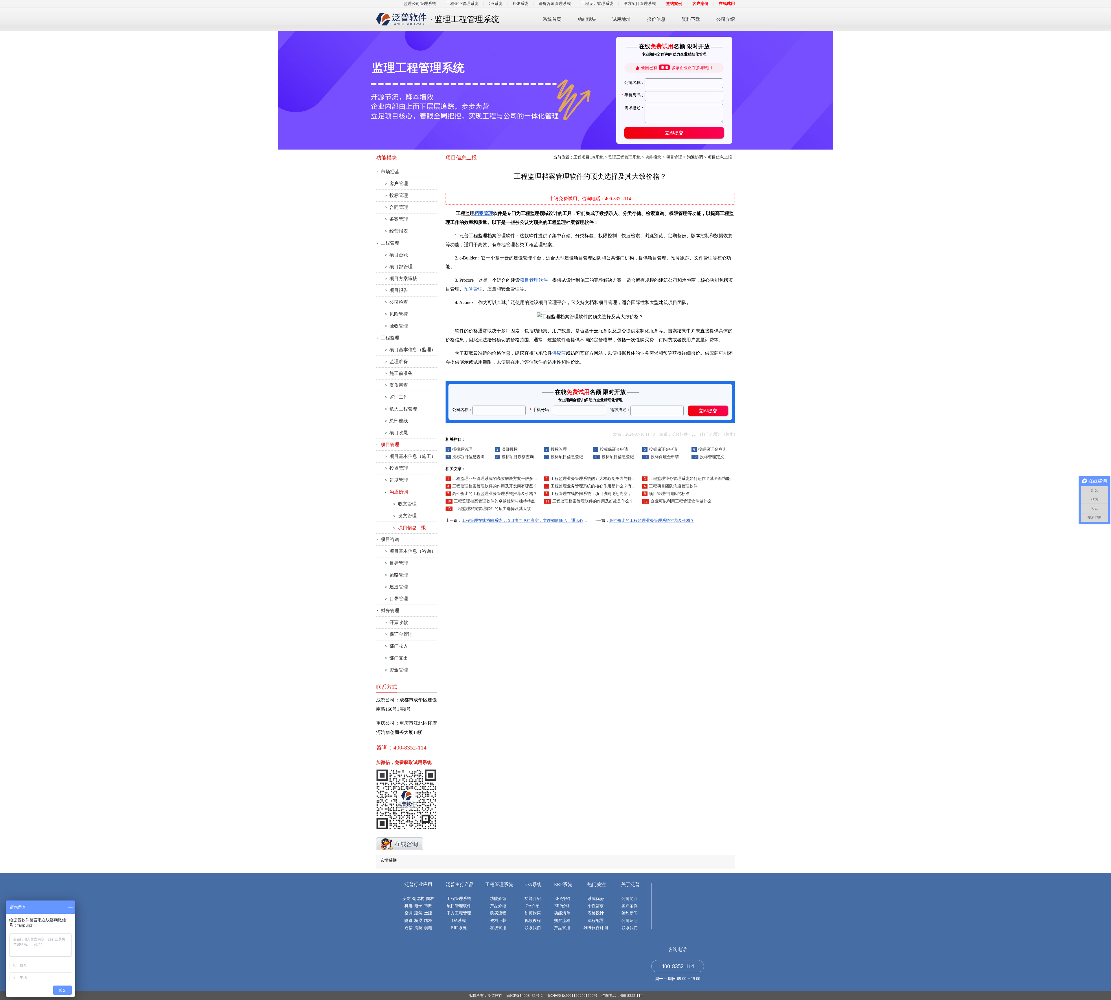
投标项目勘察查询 (517, 457)
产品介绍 (498, 906)
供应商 (559, 353)
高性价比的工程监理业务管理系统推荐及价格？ (494, 493)
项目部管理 (401, 266)
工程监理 (390, 337)
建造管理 (398, 586)
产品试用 (562, 928)
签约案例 (674, 3)
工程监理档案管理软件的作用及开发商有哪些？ (494, 486)
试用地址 (621, 19)
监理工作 (398, 397)
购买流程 (498, 913)
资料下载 (691, 19)
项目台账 (398, 254)
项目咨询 (390, 539)
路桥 (428, 920)
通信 (408, 928)
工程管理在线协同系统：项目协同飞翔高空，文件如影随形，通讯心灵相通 (617, 493)
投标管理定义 (712, 457)
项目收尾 (398, 432)
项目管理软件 (534, 280)
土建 (428, 913)
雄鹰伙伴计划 (596, 928)
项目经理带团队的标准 (669, 493)
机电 (408, 906)
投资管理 (398, 468)
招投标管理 (462, 449)
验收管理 (398, 325)
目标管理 (398, 563)
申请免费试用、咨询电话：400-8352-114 (590, 198)
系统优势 (596, 898)
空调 (408, 913)
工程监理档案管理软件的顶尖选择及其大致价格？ (498, 509)
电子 (418, 906)
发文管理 (407, 515)
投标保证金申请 (614, 449)
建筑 (418, 913)
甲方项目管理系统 (639, 3)
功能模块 (586, 19)
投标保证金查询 (712, 449)
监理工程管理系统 (624, 157)
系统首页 (552, 19)
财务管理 (390, 610)
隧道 (408, 920)
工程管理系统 (459, 898)
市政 (428, 906)
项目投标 (509, 449)
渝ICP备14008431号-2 (524, 995)
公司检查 (398, 302)
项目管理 (674, 157)
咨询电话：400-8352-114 (622, 995)
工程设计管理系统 (597, 3)
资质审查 (398, 385)
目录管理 (398, 598)
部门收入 (398, 646)
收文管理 (407, 503)
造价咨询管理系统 (554, 3)
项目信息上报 (720, 157)
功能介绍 (498, 898)
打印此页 (710, 434)
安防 (406, 898)
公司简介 (629, 898)
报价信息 (656, 19)
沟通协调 (695, 157)
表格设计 (596, 913)
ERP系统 (520, 3)
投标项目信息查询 (468, 457)
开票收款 (398, 622)
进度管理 (398, 480)
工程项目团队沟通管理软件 (673, 486)
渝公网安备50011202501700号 (572, 995)
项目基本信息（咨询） (412, 551)
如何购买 (533, 913)
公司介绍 (725, 19)
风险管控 (398, 314)
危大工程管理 (403, 408)
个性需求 (596, 906)
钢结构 (418, 898)
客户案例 (700, 3)
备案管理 (398, 219)
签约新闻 (629, 913)
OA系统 (496, 3)
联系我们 (533, 928)
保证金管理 (401, 634)
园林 (430, 898)
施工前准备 (401, 373)
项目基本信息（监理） (412, 349)
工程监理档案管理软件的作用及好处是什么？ (592, 501)
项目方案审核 (403, 278)
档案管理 (483, 213)
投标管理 (559, 449)
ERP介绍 (562, 898)
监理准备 (398, 361)
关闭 (729, 434)
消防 (418, 928)
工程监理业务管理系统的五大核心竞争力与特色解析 (597, 478)
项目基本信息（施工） (412, 456)
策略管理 (398, 574)
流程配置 (596, 920)
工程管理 (390, 242)
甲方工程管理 (459, 913)
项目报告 (398, 290)
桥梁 (418, 920)
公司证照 (629, 920)
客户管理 (398, 183)
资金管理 (398, 669)
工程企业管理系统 (462, 3)
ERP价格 (562, 906)
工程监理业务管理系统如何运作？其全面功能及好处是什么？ (703, 478)
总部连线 (398, 420)
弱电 (428, 928)
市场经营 (390, 171)
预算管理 (473, 288)
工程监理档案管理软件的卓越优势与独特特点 (494, 501)
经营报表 (398, 231)
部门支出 (398, 657)
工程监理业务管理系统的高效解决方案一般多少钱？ (498, 478)
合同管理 (398, 207)
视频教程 (533, 920)
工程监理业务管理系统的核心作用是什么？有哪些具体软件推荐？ (609, 486)
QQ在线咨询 (399, 843)
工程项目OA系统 (588, 157)
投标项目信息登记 (567, 457)
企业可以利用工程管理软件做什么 (681, 501)
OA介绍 (533, 906)
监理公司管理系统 (420, 3)
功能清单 (562, 913)
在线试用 (727, 3)
